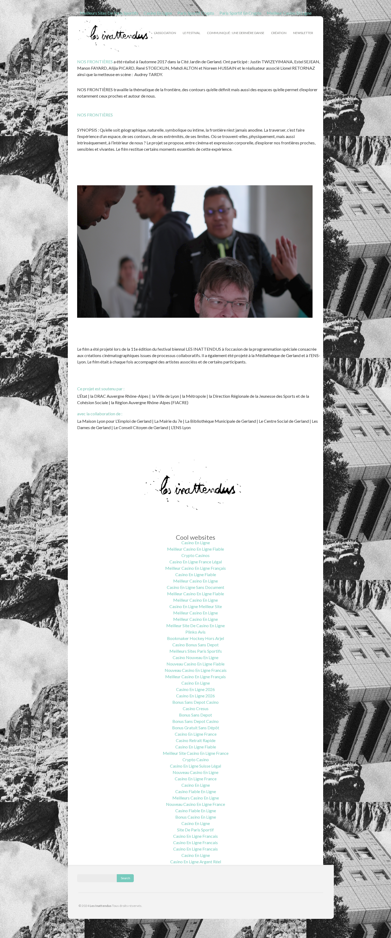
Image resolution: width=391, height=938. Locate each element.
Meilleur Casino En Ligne (289, 12)
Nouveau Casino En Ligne (195, 772)
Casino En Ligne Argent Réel (195, 861)
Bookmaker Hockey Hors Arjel (195, 638)
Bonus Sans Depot (195, 714)
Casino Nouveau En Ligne (195, 657)
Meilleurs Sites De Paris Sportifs (109, 12)
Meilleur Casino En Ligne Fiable (195, 548)
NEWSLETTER (303, 33)
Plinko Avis (195, 631)
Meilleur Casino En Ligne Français (195, 568)
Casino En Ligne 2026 (195, 689)
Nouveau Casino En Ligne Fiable (195, 663)
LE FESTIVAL (191, 32)
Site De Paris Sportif (195, 829)
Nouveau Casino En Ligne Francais (196, 670)
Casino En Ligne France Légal (195, 561)
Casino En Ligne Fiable (195, 574)
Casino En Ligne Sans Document (195, 587)
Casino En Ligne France (196, 733)
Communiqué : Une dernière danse (235, 33)
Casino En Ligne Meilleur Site (195, 606)
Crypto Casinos (195, 555)
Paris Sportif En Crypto (240, 12)
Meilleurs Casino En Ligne (195, 797)
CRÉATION (278, 32)
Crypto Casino (195, 759)
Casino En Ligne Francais (195, 836)
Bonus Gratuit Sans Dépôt (195, 727)
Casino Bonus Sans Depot (195, 644)
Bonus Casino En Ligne (195, 816)
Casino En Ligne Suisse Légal (195, 765)
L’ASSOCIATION (165, 32)
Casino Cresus (196, 708)
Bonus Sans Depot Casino (195, 702)
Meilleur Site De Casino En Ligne (195, 625)
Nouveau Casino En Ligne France (195, 804)
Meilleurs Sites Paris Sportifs (195, 651)
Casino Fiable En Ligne (195, 791)
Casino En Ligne (158, 12)
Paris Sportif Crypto (195, 12)
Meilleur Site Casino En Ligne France (195, 753)
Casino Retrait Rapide (195, 740)
